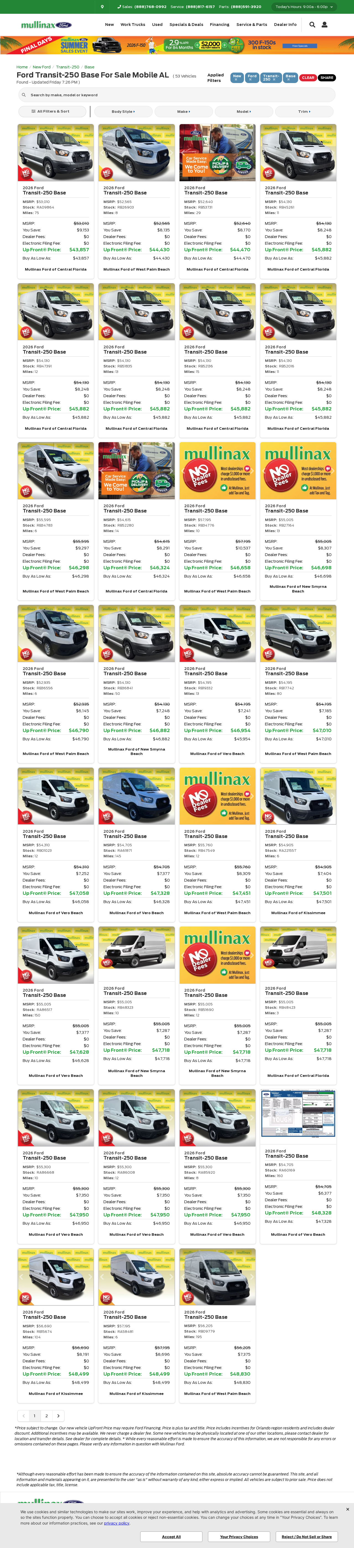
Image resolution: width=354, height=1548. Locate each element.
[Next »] (58, 1415)
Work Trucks (133, 25)
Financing (220, 25)
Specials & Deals (186, 25)
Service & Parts (251, 25)
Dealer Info (285, 25)
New (109, 25)
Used (157, 25)
